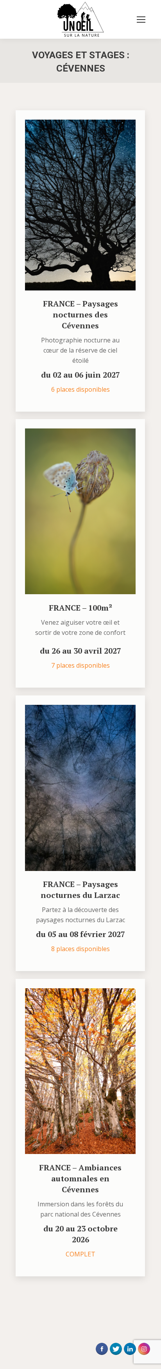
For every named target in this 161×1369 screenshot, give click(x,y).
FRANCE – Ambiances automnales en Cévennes (80, 1178)
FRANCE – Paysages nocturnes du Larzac (80, 889)
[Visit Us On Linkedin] (130, 1356)
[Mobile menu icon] (141, 19)
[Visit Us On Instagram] (144, 1356)
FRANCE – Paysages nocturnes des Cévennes (80, 314)
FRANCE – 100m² (80, 607)
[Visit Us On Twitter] (116, 1356)
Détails (91, 204)
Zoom (70, 204)
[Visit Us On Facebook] (102, 1356)
